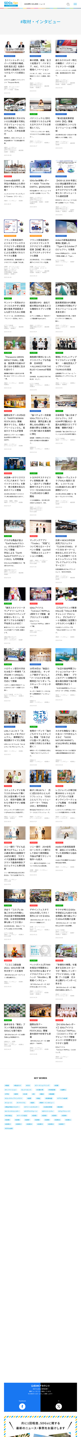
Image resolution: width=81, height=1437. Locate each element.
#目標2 (44, 1115)
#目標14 (71, 211)
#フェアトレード (64, 1111)
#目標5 (21, 446)
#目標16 (51, 1124)
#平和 (5, 501)
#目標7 (32, 87)
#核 (33, 1094)
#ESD (28, 1085)
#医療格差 (48, 1098)
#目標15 (13, 328)
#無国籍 (51, 1094)
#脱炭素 (46, 86)
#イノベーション (14, 87)
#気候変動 (52, 1090)
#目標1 (34, 1115)
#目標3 (21, 502)
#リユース (7, 268)
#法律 (25, 1094)
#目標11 (68, 1120)
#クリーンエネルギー (36, 86)
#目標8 (17, 90)
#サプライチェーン (30, 1111)
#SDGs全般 (33, 512)
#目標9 (63, 84)
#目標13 (32, 203)
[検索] (68, 4)
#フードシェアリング (42, 1085)
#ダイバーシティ (35, 562)
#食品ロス (33, 447)
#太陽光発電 (33, 202)
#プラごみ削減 (34, 268)
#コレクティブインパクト (13, 1098)
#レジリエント (26, 1090)
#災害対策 (39, 1090)
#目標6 (21, 751)
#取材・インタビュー (10, 88)
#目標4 (21, 201)
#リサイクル (15, 268)
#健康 (11, 501)
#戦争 (16, 1094)
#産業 (5, 87)
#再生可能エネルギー (36, 85)
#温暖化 (63, 1090)
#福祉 (16, 501)
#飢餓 (7, 1085)
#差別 (31, 560)
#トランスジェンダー (10, 446)
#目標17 (13, 274)
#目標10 (12, 818)
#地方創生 (8, 1115)
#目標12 (38, 87)
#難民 (42, 1094)
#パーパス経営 (8, 90)
